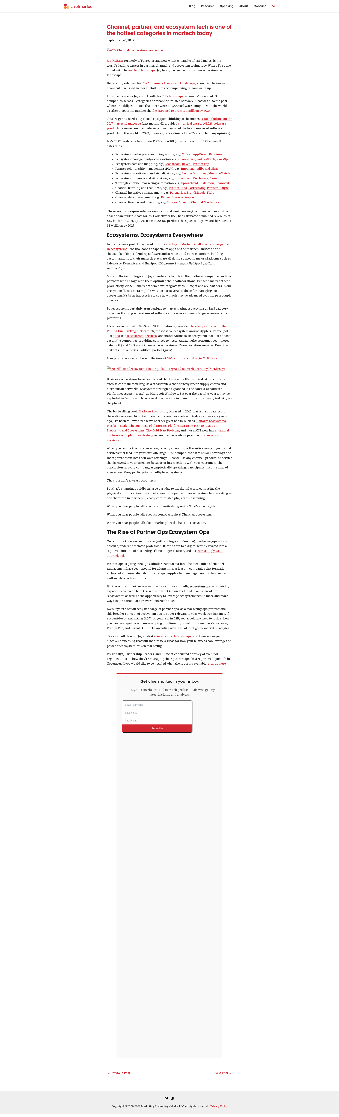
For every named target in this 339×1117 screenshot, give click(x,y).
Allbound (203, 168)
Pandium (215, 154)
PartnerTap (201, 164)
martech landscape (142, 70)
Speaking (227, 6)
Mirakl (187, 154)
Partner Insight (218, 188)
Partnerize (177, 192)
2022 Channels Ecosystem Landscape (168, 83)
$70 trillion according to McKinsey (192, 358)
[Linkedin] (172, 1098)
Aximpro (187, 197)
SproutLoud (189, 183)
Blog (192, 6)
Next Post (223, 1073)
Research (208, 6)
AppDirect (200, 154)
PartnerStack (206, 159)
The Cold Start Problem (162, 430)
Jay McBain (115, 60)
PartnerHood (178, 188)
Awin (213, 178)
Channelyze (186, 159)
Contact (260, 6)
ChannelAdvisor (178, 202)
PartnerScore (170, 197)
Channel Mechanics (205, 202)
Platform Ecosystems (211, 421)
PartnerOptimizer (194, 173)
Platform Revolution (152, 411)
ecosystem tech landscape (172, 636)
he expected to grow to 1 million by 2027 (181, 110)
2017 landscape (172, 96)
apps (116, 336)
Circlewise (200, 178)
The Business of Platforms (148, 425)
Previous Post (118, 1073)
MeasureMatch (219, 173)
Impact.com (183, 178)
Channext (222, 183)
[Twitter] (166, 1098)
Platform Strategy (180, 425)
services (151, 336)
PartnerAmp (197, 188)
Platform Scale (117, 425)
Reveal (186, 164)
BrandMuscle (196, 192)
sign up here (217, 663)
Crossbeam (173, 164)
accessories (134, 336)
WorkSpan (223, 159)
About (243, 6)
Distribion (206, 183)
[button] (273, 6)
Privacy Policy (219, 1106)
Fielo (210, 192)
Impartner (188, 168)
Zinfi (214, 168)
